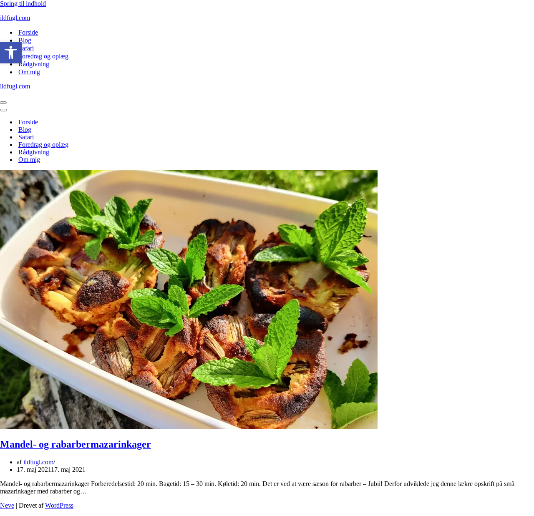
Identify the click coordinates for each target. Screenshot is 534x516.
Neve (7, 505)
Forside (28, 32)
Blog (24, 40)
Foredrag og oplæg (43, 56)
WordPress (59, 505)
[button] (11, 52)
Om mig (29, 72)
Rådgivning (33, 64)
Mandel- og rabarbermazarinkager (75, 444)
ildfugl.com (38, 462)
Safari (26, 48)
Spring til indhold (23, 3)
